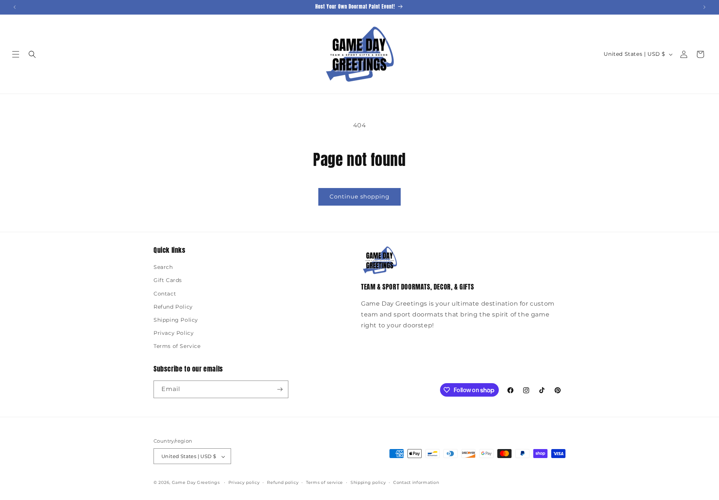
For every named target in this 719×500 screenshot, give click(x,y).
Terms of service (324, 482)
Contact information (416, 482)
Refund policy (282, 482)
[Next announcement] (704, 7)
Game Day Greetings (196, 482)
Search (163, 267)
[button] (15, 54)
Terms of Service (177, 346)
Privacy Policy (174, 333)
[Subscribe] (279, 389)
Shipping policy (368, 482)
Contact (165, 293)
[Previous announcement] (14, 7)
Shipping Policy (176, 319)
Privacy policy (244, 482)
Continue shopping (359, 196)
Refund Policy (173, 306)
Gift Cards (168, 280)
